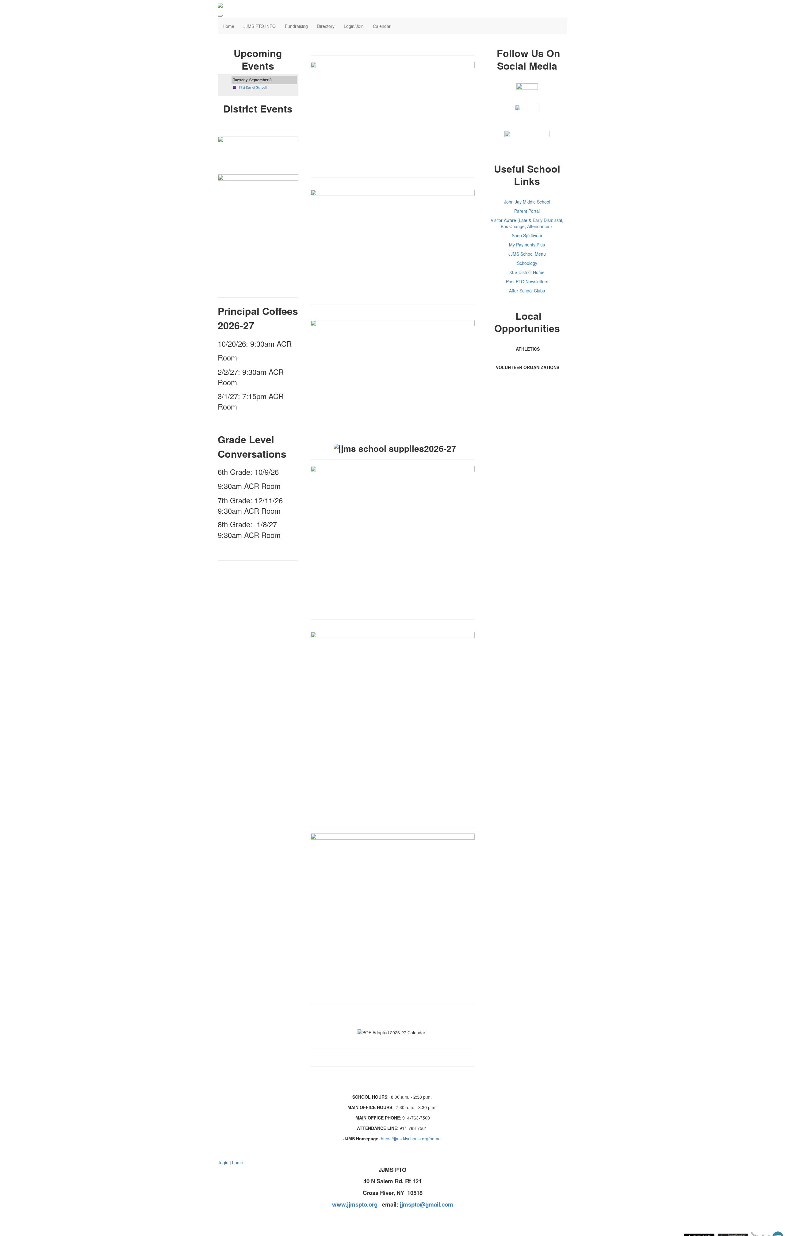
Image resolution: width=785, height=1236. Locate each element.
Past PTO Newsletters (527, 281)
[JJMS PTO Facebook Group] (527, 94)
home (237, 1162)
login (223, 1162)
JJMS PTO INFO (259, 26)
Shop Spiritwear (527, 235)
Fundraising (296, 26)
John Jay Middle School (527, 202)
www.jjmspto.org (354, 1204)
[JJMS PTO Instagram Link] (527, 116)
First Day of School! (253, 87)
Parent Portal (527, 211)
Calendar (382, 26)
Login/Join (354, 26)
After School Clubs (527, 291)
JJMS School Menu (527, 254)
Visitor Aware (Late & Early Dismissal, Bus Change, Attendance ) (527, 223)
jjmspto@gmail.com (426, 1204)
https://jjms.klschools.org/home (411, 1138)
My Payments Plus (527, 245)
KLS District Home (527, 272)
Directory (326, 26)
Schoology (527, 263)
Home (228, 26)
